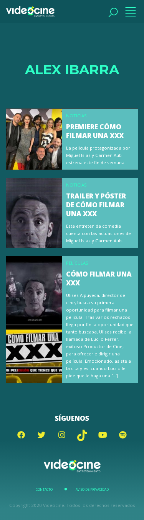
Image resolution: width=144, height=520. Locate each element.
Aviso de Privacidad (92, 489)
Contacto (44, 489)
